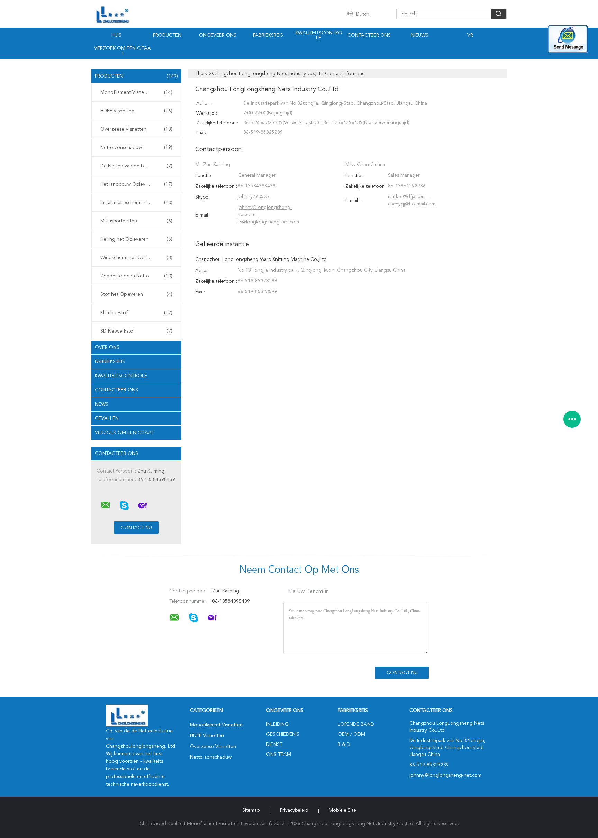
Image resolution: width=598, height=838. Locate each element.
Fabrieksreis (268, 35)
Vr (470, 35)
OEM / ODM (351, 734)
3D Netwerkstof (136, 331)
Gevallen (107, 418)
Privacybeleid (294, 810)
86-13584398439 (256, 186)
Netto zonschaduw (136, 147)
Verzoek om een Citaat (122, 51)
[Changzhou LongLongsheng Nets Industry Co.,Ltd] (105, 505)
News (101, 404)
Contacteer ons (369, 35)
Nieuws (419, 35)
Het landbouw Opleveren (136, 184)
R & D (344, 744)
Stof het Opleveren (136, 294)
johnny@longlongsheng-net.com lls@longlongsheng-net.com (268, 214)
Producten (167, 35)
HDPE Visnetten (136, 110)
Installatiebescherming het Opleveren (138, 202)
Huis (116, 35)
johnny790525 (253, 196)
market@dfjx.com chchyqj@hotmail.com (411, 200)
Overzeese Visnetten (136, 129)
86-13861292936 (407, 186)
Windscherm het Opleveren (136, 257)
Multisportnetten (136, 221)
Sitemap (251, 810)
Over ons (107, 347)
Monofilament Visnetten (136, 92)
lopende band (356, 724)
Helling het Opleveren (136, 239)
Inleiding (277, 724)
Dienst (274, 744)
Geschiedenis (282, 734)
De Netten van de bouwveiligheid (137, 166)
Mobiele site (342, 810)
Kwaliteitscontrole (318, 35)
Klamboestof (136, 312)
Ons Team (278, 754)
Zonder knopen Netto (136, 276)
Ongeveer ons (217, 35)
